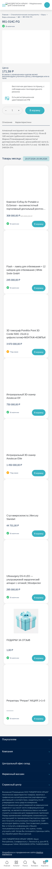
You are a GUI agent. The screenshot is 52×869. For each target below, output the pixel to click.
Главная (5, 15)
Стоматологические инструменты (25, 15)
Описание (7, 122)
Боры (43, 15)
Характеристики (23, 122)
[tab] (7, 123)
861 (19, 17)
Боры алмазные (8, 17)
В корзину (35, 110)
